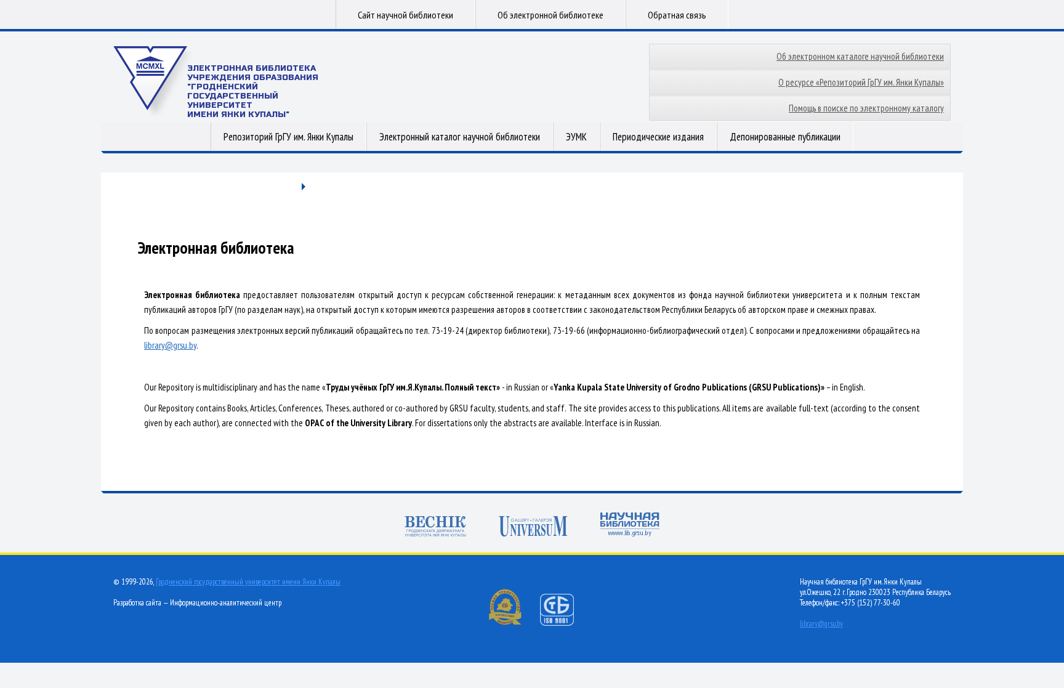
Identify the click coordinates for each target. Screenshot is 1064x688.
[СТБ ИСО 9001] (564, 623)
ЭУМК (576, 137)
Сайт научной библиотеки (405, 15)
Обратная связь (677, 15)
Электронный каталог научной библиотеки (459, 137)
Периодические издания (658, 137)
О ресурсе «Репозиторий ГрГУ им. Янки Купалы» (861, 82)
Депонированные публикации (785, 137)
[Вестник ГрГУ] (435, 527)
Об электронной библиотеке (550, 15)
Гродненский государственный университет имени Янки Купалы (248, 582)
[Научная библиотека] (629, 525)
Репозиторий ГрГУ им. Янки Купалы (288, 137)
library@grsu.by (170, 345)
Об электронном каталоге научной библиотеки (860, 56)
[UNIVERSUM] (533, 527)
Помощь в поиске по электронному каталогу (866, 108)
